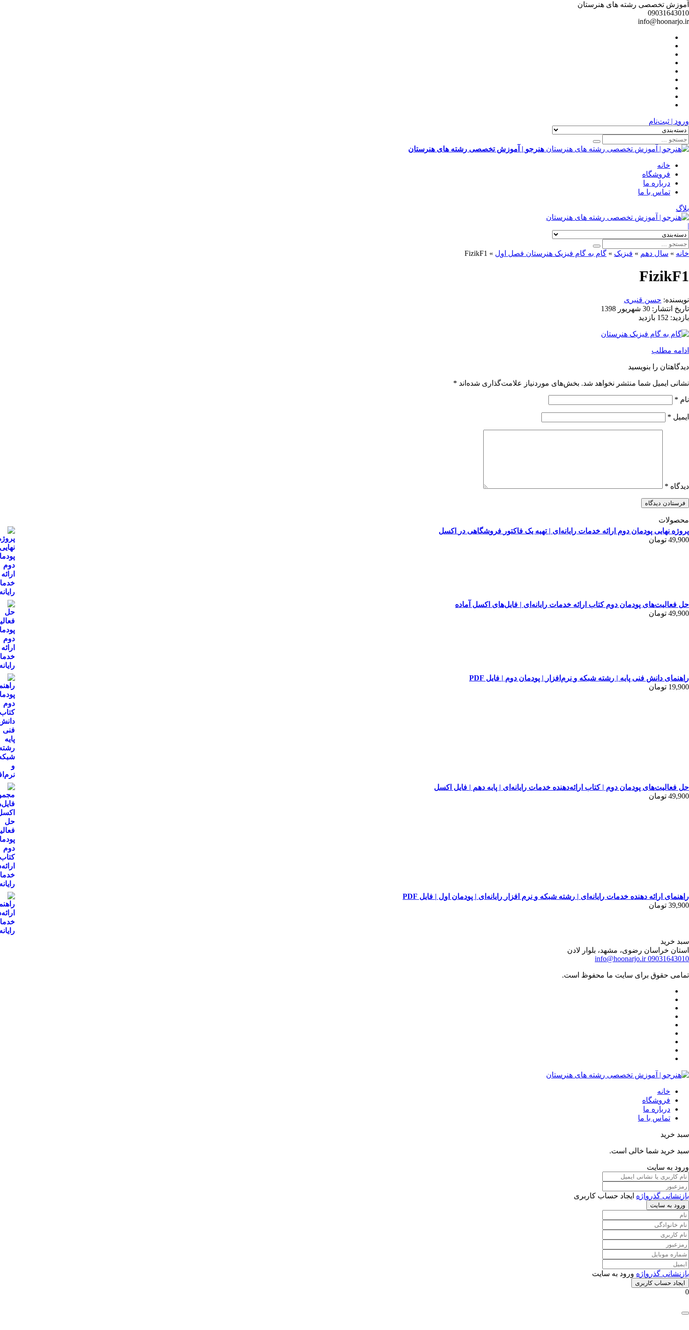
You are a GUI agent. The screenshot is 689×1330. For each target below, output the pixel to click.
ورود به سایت (667, 1205)
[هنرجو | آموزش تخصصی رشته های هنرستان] (617, 217)
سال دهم (654, 253)
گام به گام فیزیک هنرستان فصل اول (551, 253)
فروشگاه (656, 174)
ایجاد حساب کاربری (660, 1282)
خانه (663, 165)
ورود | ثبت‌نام (669, 121)
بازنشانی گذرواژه (662, 1196)
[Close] (685, 1313)
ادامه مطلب (670, 350)
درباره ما (656, 183)
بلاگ (682, 208)
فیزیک (623, 253)
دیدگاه (677, 486)
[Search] (596, 141)
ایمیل (678, 417)
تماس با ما (654, 192)
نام (681, 399)
